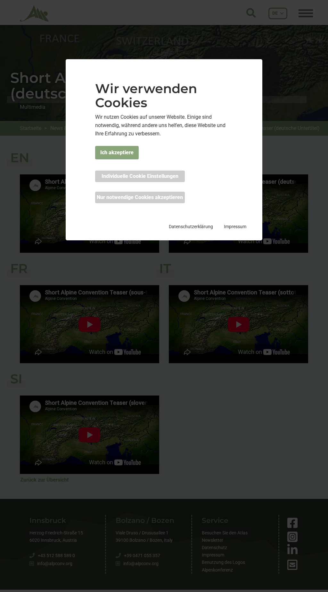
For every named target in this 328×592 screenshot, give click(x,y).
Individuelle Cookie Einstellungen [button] (140, 176)
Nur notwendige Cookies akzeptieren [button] (140, 197)
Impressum (235, 226)
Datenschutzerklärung (191, 226)
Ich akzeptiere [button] (117, 152)
